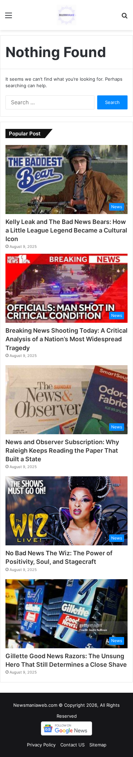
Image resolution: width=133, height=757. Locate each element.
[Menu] (8, 17)
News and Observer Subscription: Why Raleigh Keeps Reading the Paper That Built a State (62, 450)
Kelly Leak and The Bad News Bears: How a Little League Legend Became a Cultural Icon (66, 230)
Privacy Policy (41, 744)
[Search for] (124, 17)
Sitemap (97, 744)
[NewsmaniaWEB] (66, 15)
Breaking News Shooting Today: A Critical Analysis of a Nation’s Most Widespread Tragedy (66, 339)
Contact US (72, 744)
